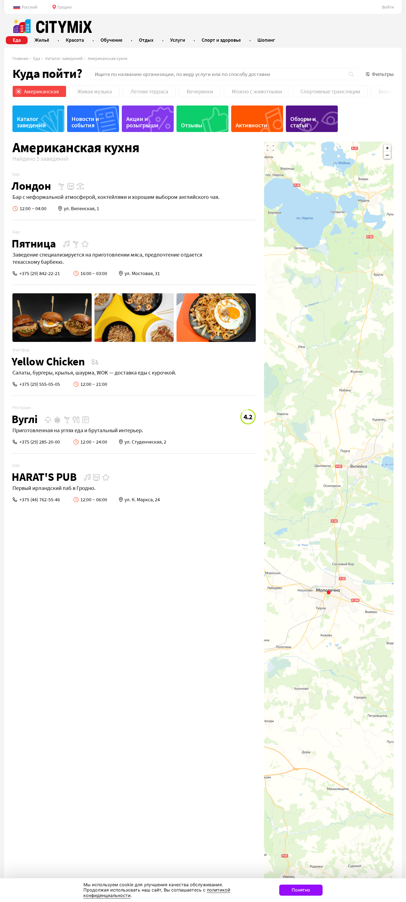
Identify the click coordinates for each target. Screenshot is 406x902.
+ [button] (387, 148)
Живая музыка (94, 91)
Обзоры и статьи (303, 122)
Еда (36, 58)
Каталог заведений (64, 58)
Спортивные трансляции (330, 91)
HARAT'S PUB (44, 477)
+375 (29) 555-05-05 (39, 384)
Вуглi (25, 419)
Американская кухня (107, 58)
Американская (41, 91)
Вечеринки (200, 91)
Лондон (31, 186)
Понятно (301, 890)
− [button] (387, 155)
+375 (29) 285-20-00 (39, 442)
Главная (20, 58)
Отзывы (191, 125)
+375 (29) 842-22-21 (39, 273)
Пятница (34, 243)
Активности (251, 125)
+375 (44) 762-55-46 (39, 499)
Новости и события (85, 122)
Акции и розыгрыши (142, 122)
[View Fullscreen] (270, 148)
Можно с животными (257, 91)
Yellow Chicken (48, 361)
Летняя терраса (149, 91)
